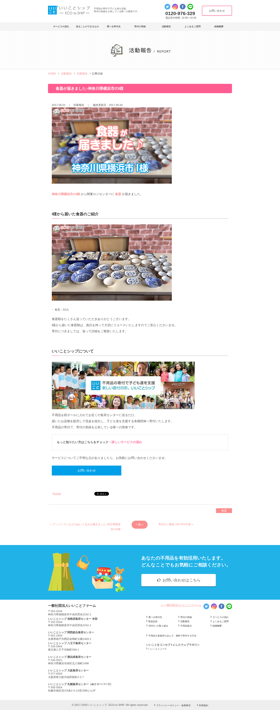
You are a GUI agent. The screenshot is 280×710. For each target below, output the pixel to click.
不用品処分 (186, 625)
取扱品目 (153, 621)
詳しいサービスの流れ (127, 442)
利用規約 (203, 705)
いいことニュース (157, 649)
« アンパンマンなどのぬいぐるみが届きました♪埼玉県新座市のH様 (85, 526)
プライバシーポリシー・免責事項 (173, 705)
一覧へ (140, 524)
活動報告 (166, 26)
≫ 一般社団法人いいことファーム (181, 605)
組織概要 (218, 26)
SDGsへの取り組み (158, 625)
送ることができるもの (87, 26)
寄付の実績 (140, 26)
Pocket (57, 493)
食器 (224, 510)
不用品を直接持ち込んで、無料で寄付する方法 (172, 635)
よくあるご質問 (193, 26)
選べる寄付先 (114, 26)
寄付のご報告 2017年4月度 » (175, 524)
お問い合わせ (87, 470)
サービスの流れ (61, 26)
